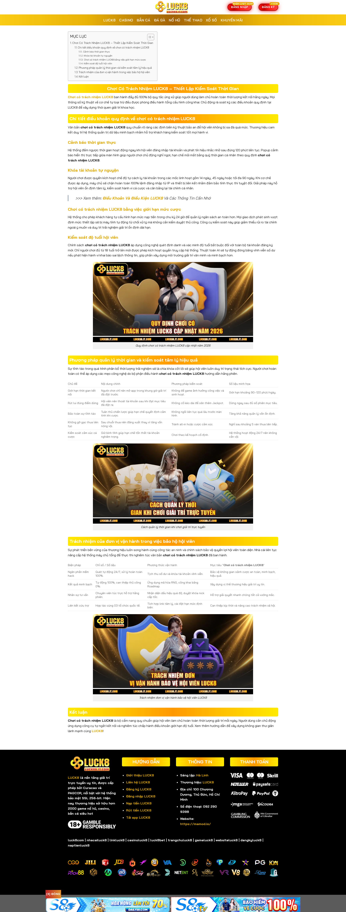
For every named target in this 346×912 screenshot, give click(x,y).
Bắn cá (143, 20)
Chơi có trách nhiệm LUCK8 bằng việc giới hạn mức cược (115, 59)
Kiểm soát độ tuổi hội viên (98, 63)
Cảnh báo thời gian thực (96, 51)
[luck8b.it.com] (173, 7)
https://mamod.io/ (195, 824)
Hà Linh (202, 775)
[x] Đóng (53, 894)
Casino (126, 20)
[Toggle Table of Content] (148, 37)
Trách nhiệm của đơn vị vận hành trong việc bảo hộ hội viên (114, 72)
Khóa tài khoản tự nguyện (98, 55)
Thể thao (193, 20)
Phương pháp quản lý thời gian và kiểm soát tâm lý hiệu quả (115, 67)
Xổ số (211, 20)
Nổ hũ (174, 20)
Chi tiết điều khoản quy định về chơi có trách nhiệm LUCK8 (113, 47)
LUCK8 (109, 20)
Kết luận (84, 76)
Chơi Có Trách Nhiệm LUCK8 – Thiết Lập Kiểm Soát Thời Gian (112, 43)
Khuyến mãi (232, 20)
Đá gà (159, 20)
